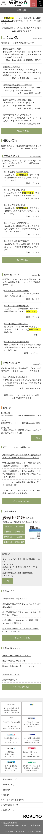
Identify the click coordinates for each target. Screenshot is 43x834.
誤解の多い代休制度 (11, 67)
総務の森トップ (9, 779)
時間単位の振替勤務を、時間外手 (17, 85)
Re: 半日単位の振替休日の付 (16, 341)
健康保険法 (8, 542)
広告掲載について (10, 805)
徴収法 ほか (20, 542)
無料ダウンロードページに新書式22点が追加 (20, 423)
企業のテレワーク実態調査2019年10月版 (20, 567)
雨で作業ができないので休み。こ (17, 115)
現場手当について (10, 680)
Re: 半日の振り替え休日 (14, 190)
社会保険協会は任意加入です (14, 598)
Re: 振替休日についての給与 (16, 241)
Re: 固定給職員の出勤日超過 (16, 172)
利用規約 (36, 825)
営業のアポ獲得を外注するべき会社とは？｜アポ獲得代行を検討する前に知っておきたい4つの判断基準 (21, 474)
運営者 (6, 794)
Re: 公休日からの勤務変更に (16, 223)
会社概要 (7, 789)
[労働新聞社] (13, 518)
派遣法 (19, 537)
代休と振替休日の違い (12, 49)
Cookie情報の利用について (15, 825)
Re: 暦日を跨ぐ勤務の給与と (16, 290)
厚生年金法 (19, 526)
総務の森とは (8, 784)
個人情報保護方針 (10, 823)
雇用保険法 (8, 532)
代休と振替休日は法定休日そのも (17, 100)
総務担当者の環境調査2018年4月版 (17, 573)
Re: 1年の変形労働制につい (16, 323)
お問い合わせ (8, 810)
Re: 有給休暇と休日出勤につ (15, 377)
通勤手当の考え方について (13, 661)
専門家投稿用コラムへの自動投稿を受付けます (21, 415)
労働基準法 (8, 526)
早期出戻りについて (11, 674)
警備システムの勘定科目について (16, 655)
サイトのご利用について (13, 800)
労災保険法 (8, 537)
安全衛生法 (19, 532)
